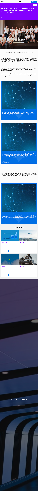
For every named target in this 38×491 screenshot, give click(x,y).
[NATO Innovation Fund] (19, 2)
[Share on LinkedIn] (1, 17)
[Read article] (10, 235)
